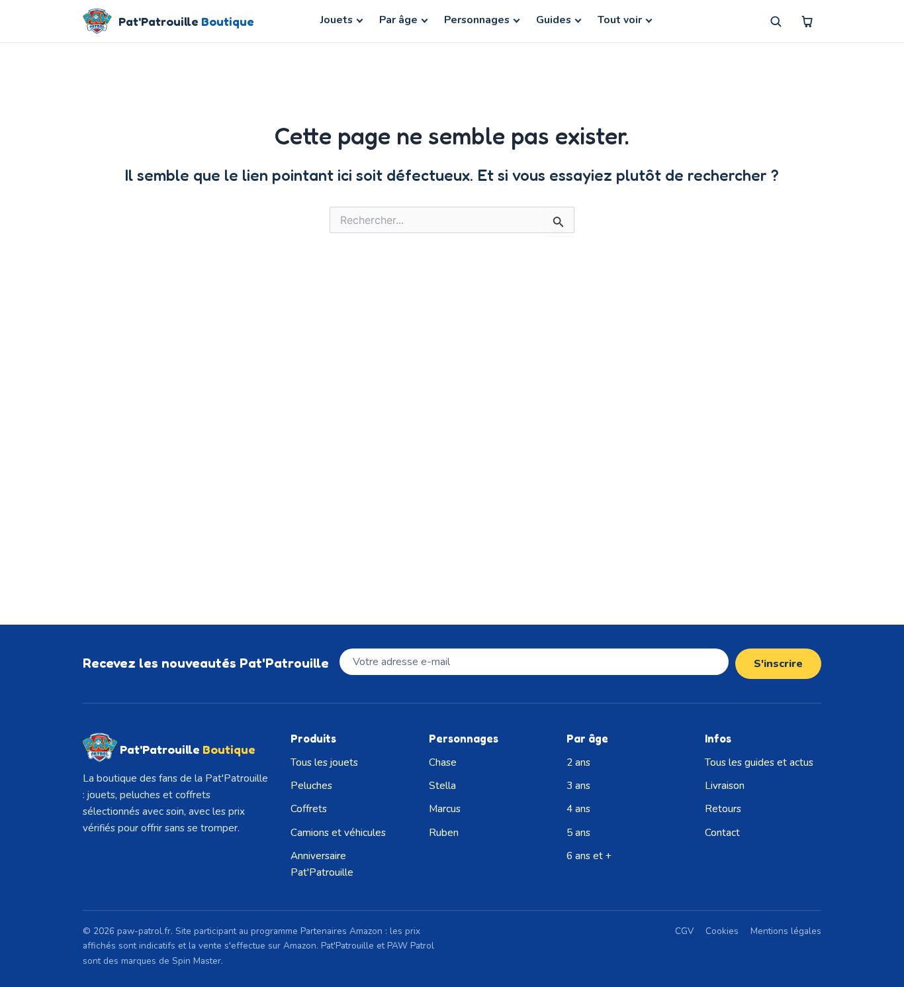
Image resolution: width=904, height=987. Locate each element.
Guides (553, 20)
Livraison (725, 785)
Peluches (311, 785)
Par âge (398, 20)
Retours (723, 808)
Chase (443, 762)
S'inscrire (778, 663)
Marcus (445, 808)
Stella (442, 785)
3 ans (578, 785)
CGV (684, 931)
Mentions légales (785, 931)
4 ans (578, 808)
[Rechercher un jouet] (776, 21)
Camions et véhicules (338, 832)
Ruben (444, 832)
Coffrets (309, 808)
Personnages (477, 20)
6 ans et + (588, 855)
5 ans (578, 832)
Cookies (722, 931)
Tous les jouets (324, 762)
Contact (722, 832)
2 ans (578, 762)
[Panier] (807, 21)
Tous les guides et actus (759, 762)
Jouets (336, 20)
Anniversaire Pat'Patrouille (322, 864)
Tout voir (620, 20)
